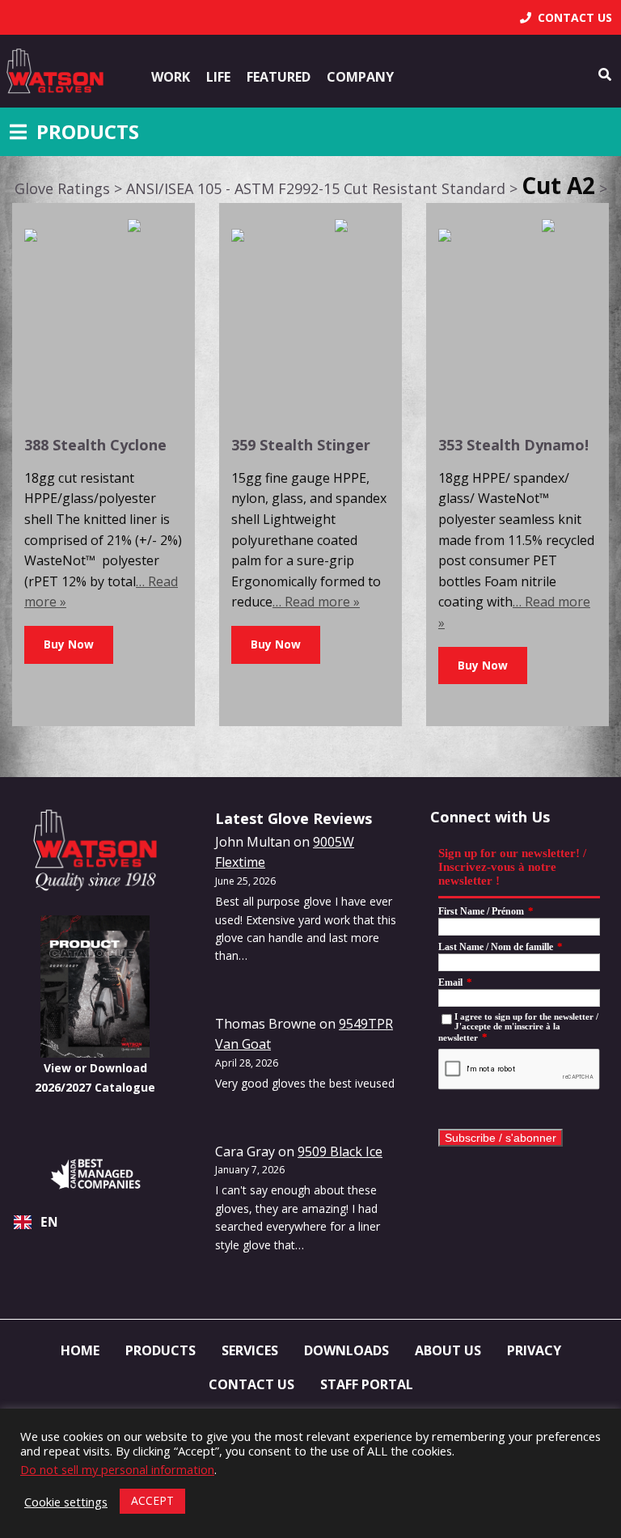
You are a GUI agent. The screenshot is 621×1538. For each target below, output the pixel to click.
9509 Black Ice (340, 1151)
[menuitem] (566, 17)
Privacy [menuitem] (534, 1350)
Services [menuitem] (250, 1350)
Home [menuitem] (80, 1350)
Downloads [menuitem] (346, 1350)
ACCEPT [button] (152, 1500)
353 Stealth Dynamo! (513, 444)
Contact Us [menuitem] (251, 1384)
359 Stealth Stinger (300, 444)
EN (49, 1222)
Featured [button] (278, 77)
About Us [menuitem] (448, 1350)
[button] (68, 645)
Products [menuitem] (160, 1350)
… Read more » (316, 602)
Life (218, 77)
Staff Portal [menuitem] (366, 1384)
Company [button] (360, 77)
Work (170, 77)
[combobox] (95, 1222)
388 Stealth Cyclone (95, 444)
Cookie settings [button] (66, 1501)
